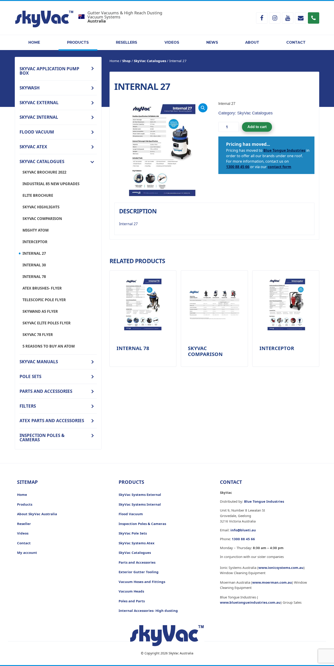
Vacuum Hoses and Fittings (142, 581)
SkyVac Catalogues (42, 161)
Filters (28, 406)
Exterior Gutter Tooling (139, 572)
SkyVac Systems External (140, 494)
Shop (126, 60)
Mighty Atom (35, 230)
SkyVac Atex (33, 146)
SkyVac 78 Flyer (37, 334)
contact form (279, 166)
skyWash (30, 88)
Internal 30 (34, 264)
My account (27, 552)
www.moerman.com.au (272, 582)
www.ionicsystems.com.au (281, 567)
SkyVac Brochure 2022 (44, 172)
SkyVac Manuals (39, 361)
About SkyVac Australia (37, 514)
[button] (202, 107)
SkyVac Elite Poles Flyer (46, 322)
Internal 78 (34, 276)
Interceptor (34, 241)
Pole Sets (30, 376)
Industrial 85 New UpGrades (51, 183)
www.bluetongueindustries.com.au (250, 602)
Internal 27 (34, 253)
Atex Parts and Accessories (52, 420)
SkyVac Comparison (42, 218)
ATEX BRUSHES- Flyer (42, 288)
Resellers (126, 42)
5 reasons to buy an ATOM (48, 346)
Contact (296, 42)
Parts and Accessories (46, 391)
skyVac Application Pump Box (49, 71)
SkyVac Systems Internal (140, 504)
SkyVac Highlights (41, 206)
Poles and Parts (132, 601)
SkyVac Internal (39, 117)
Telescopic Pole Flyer (44, 299)
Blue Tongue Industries (284, 150)
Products (78, 42)
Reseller (24, 523)
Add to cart (257, 127)
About (252, 42)
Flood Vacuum (37, 132)
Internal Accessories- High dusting (148, 610)
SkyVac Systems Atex (137, 543)
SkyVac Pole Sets (133, 533)
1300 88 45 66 (237, 166)
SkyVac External (39, 102)
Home (34, 42)
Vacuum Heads (131, 591)
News (212, 42)
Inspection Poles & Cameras (42, 437)
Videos (172, 42)
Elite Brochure (37, 195)
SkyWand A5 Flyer (40, 311)
